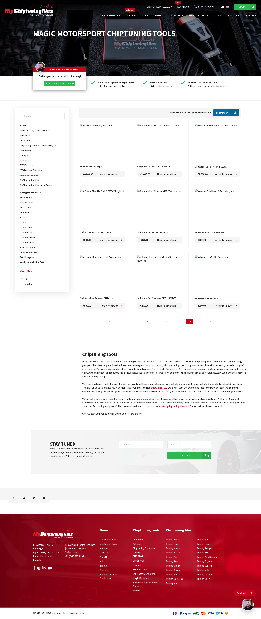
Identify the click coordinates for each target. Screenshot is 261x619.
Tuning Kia (171, 556)
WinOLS (159, 15)
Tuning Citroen (205, 574)
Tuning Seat (172, 561)
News (218, 15)
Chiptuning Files (110, 15)
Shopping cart (207, 6)
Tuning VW (171, 574)
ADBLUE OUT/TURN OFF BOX (35, 130)
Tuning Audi (203, 539)
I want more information (58, 83)
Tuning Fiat (172, 543)
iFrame (103, 565)
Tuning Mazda (173, 548)
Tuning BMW (172, 539)
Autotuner (25, 140)
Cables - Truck (27, 242)
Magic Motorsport (30, 175)
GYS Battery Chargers (31, 170)
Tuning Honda (204, 552)
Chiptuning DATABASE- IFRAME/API (38, 145)
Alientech (25, 135)
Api (101, 561)
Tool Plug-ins (27, 257)
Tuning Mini (172, 583)
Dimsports (138, 560)
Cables (23, 222)
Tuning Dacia (203, 578)
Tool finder (222, 112)
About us (233, 15)
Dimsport (25, 155)
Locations (183, 6)
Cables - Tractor (28, 237)
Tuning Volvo (203, 570)
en (222, 6)
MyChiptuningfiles (29, 180)
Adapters (24, 212)
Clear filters (26, 270)
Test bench (105, 552)
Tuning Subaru (204, 565)
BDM (22, 217)
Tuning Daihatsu (174, 578)
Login (242, 6)
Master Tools (27, 202)
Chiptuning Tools (137, 15)
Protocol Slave (27, 247)
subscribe (185, 455)
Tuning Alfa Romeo (207, 556)
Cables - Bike (26, 227)
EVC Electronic (27, 165)
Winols (136, 590)
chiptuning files (159, 387)
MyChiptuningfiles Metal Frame (36, 185)
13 (200, 321)
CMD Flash (25, 150)
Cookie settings (76, 613)
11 (178, 321)
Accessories (26, 207)
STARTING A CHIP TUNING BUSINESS (189, 15)
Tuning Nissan (173, 552)
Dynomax (25, 160)
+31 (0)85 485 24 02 (74, 556)
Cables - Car (26, 232)
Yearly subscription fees (32, 262)
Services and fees (28, 252)
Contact (251, 15)
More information (109, 174)
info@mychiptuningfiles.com (174, 406)
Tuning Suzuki (173, 570)
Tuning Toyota (204, 561)
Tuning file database (158, 6)
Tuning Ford (203, 543)
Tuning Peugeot (205, 548)
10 (168, 321)
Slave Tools (26, 197)
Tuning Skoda (173, 565)
